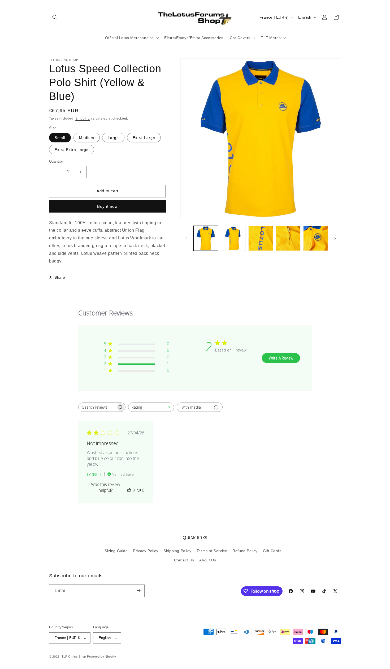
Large (113, 138)
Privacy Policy (145, 551)
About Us (207, 560)
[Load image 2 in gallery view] (233, 238)
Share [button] (59, 277)
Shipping (82, 118)
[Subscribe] (138, 590)
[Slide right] (335, 238)
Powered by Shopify (101, 656)
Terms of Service (212, 551)
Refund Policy (245, 551)
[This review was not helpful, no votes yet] (139, 490)
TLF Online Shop (74, 656)
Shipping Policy (177, 551)
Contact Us (184, 560)
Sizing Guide (116, 551)
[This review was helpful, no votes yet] (129, 490)
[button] (55, 17)
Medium (86, 138)
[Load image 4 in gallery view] (288, 238)
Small (60, 138)
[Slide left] (186, 238)
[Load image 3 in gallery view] (260, 238)
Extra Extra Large (72, 149)
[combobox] (151, 407)
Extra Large (144, 138)
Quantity (56, 161)
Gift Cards (272, 551)
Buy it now (107, 206)
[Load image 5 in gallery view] (315, 238)
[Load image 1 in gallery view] (205, 238)
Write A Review (281, 358)
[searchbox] (97, 407)
